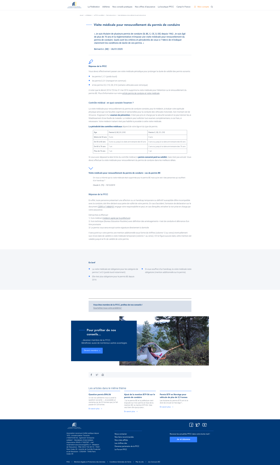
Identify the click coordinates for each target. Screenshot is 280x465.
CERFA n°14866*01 (106, 206)
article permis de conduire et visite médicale (140, 93)
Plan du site (140, 462)
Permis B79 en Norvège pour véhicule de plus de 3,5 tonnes (173, 396)
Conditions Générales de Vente (120, 462)
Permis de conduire (111, 15)
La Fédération (94, 7)
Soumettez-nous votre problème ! (107, 308)
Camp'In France (183, 7)
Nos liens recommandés (124, 437)
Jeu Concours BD (154, 462)
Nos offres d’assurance (145, 7)
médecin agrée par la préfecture (116, 218)
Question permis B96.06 (100, 395)
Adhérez (106, 7)
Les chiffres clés (121, 443)
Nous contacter (121, 434)
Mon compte (203, 7)
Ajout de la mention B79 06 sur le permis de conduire (139, 396)
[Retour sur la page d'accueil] (74, 5)
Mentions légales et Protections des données (89, 462)
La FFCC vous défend (99, 15)
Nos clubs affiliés (121, 440)
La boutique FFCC (166, 7)
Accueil (81, 15)
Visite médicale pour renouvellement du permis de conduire (132, 15)
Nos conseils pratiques (122, 7)
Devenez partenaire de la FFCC (127, 446)
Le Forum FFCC (121, 449)
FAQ (68, 462)
